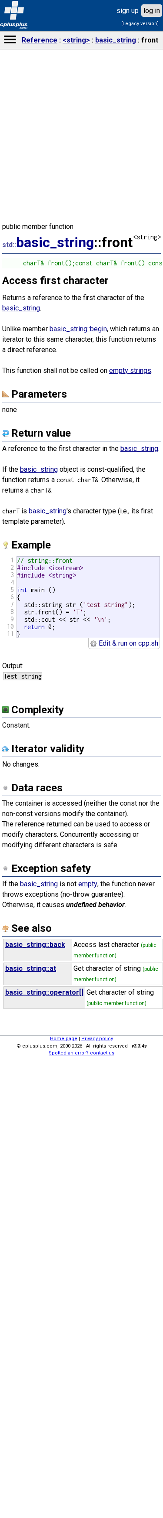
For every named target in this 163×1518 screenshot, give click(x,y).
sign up (127, 11)
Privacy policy (97, 1038)
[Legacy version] (140, 23)
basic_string (115, 40)
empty (87, 884)
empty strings (130, 370)
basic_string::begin (78, 329)
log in (151, 11)
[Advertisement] (81, 1380)
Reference (39, 40)
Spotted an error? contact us (81, 1053)
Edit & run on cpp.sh (127, 643)
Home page (63, 1038)
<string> (76, 40)
